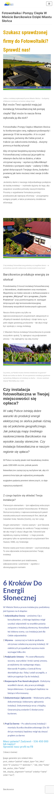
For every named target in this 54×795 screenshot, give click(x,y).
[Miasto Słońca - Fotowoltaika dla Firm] (9, 4)
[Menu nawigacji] (49, 4)
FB (31, 746)
